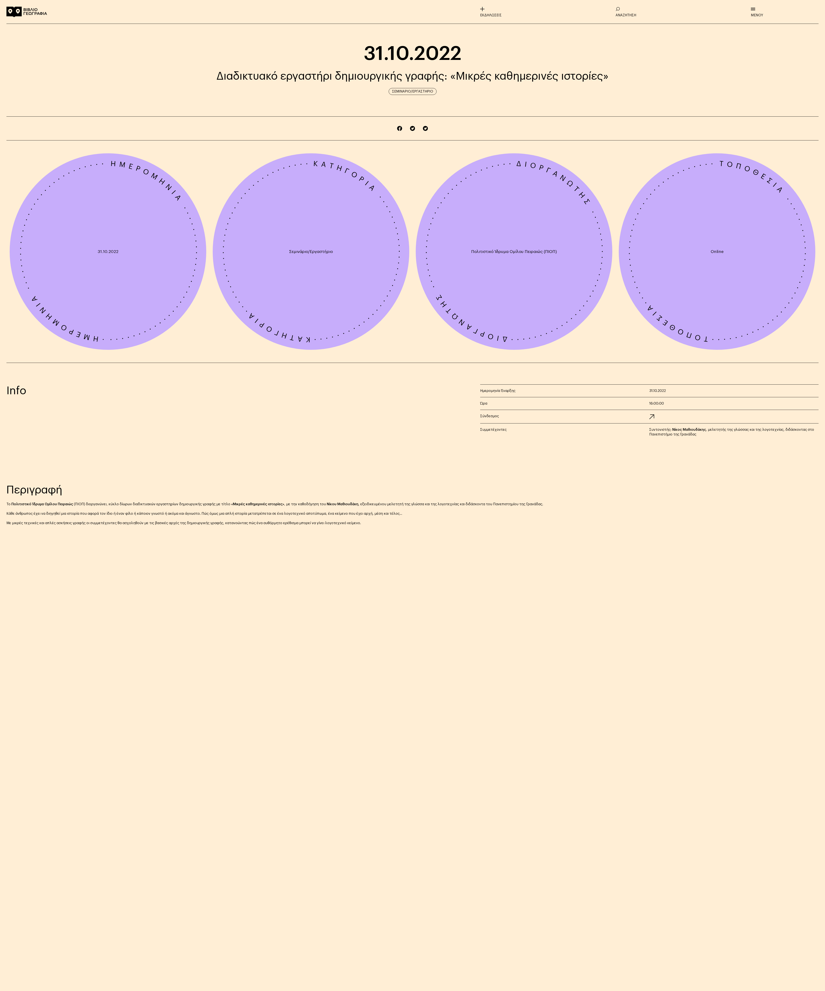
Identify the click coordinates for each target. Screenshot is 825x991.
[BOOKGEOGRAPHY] (26, 11)
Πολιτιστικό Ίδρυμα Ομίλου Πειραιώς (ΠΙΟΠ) (514, 252)
